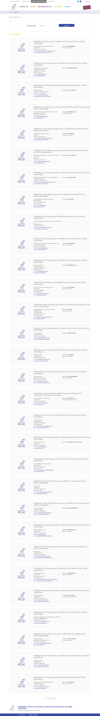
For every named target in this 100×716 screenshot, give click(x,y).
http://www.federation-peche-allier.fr (42, 96)
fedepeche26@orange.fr (42, 599)
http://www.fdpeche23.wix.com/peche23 (43, 535)
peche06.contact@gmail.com (44, 161)
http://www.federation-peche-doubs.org (43, 580)
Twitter (48, 698)
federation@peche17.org (43, 402)
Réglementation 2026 (45, 6)
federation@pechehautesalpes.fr (44, 138)
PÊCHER (33, 6)
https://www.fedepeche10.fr (40, 249)
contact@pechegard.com (43, 686)
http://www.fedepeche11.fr (40, 272)
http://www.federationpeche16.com (42, 382)
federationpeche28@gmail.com (44, 643)
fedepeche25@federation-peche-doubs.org (47, 579)
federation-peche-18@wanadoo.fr (45, 426)
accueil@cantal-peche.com (43, 359)
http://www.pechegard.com (40, 688)
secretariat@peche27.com (43, 621)
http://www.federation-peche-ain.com (42, 52)
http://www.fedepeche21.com (40, 493)
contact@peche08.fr (42, 205)
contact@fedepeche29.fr (43, 665)
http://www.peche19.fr (39, 448)
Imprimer (54, 698)
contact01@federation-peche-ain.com (46, 50)
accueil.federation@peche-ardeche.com (46, 182)
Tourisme (67, 6)
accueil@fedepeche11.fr (42, 271)
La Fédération (23, 6)
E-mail (51, 698)
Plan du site (22, 714)
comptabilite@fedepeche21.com (44, 492)
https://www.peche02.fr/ (39, 75)
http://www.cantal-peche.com (41, 360)
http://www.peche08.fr (39, 206)
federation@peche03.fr (42, 94)
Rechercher (31, 26)
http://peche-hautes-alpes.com (41, 139)
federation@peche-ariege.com (44, 227)
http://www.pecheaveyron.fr (40, 294)
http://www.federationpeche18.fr (41, 427)
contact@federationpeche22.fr (44, 512)
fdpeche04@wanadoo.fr (42, 116)
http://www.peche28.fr (39, 644)
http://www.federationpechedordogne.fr (43, 557)
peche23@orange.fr (41, 534)
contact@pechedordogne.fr (43, 556)
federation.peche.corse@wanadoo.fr (45, 470)
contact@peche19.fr (42, 446)
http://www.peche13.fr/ (39, 318)
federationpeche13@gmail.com (44, 317)
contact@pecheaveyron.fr (43, 293)
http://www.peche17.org (39, 404)
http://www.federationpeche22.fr (41, 514)
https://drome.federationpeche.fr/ (42, 601)
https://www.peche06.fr (39, 162)
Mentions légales (33, 714)
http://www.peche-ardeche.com (41, 183)
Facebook (45, 698)
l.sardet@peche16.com (42, 381)
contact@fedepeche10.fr (43, 248)
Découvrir (57, 6)
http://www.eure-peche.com (40, 623)
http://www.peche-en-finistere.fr (41, 666)
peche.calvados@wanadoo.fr (43, 337)
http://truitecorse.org (39, 471)
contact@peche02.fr (42, 74)
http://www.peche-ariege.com (41, 228)
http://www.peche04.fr (39, 118)
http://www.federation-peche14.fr (42, 339)
